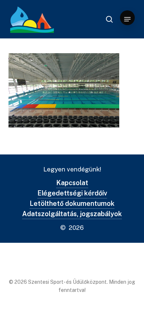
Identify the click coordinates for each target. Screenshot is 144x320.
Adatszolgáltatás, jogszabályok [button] (72, 214)
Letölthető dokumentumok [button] (72, 203)
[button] (127, 19)
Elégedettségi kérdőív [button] (72, 193)
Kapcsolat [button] (72, 183)
